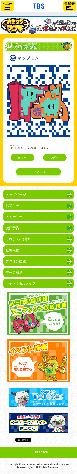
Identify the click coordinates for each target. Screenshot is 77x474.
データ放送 (14, 272)
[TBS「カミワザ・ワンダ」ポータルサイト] (38, 423)
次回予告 (12, 227)
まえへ (22, 157)
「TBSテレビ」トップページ (38, 5)
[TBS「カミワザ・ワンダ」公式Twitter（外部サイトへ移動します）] (38, 397)
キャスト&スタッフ (21, 283)
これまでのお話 (18, 239)
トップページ (16, 194)
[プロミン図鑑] (38, 25)
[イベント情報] (38, 360)
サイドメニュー (7, 6)
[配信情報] (38, 313)
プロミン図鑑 (16, 261)
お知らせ (12, 205)
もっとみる (38, 171)
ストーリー (14, 216)
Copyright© (13, 464)
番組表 (69, 6)
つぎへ (54, 157)
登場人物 (12, 250)
